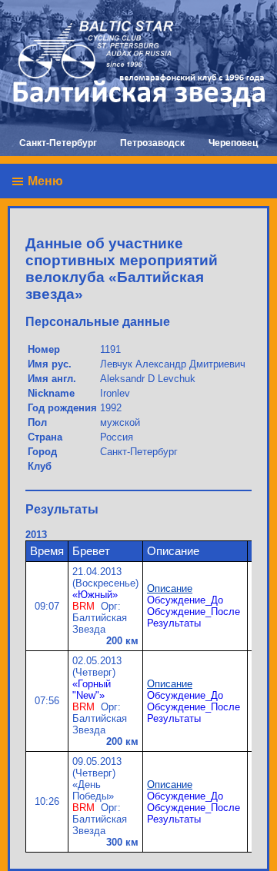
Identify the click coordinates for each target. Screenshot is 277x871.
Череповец (233, 143)
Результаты (174, 623)
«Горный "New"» (91, 689)
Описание (169, 588)
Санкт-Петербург (58, 143)
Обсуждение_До (185, 600)
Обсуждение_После (193, 611)
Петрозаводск (152, 143)
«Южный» (95, 594)
